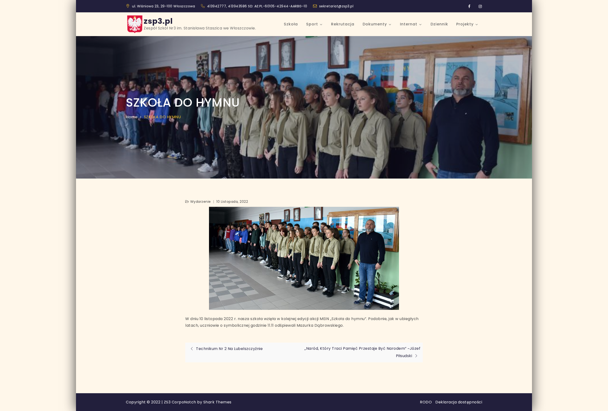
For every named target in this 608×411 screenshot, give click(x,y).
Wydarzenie (200, 201)
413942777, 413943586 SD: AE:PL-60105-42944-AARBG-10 (257, 6)
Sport (312, 24)
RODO (426, 402)
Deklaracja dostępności (458, 402)
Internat (408, 24)
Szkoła (291, 24)
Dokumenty (375, 24)
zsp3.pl (158, 21)
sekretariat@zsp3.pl (336, 6)
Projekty (465, 24)
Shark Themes (217, 402)
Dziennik (439, 24)
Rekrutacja (342, 24)
